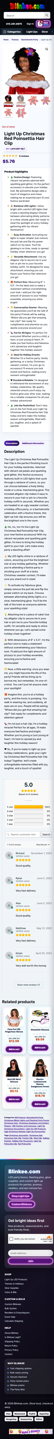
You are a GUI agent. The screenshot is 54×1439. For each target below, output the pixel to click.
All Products (20, 1117)
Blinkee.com (24, 1171)
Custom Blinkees (22, 1204)
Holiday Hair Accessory (22, 1141)
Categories (14, 31)
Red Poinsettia (24, 1144)
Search (46, 834)
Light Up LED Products (36, 1129)
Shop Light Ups (20, 1196)
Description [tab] (12, 443)
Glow (45, 31)
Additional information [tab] (33, 443)
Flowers (7, 1126)
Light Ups (32, 31)
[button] (47, 49)
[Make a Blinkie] (31, 1431)
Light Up (37, 1141)
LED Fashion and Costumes (24, 1126)
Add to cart (14, 1049)
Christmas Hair (36, 1135)
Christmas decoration (18, 1135)
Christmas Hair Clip (12, 1138)
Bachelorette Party (29, 40)
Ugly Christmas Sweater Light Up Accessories (24, 1131)
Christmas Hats (11, 1123)
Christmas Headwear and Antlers (34, 1123)
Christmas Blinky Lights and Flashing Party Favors (26, 1120)
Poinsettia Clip (10, 1144)
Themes (15, 40)
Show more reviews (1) (28, 984)
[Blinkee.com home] (27, 5)
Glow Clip (38, 1138)
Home (6, 40)
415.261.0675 (14, 23)
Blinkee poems (17, 1385)
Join (30, 1261)
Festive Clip (27, 1138)
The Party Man (17, 1389)
